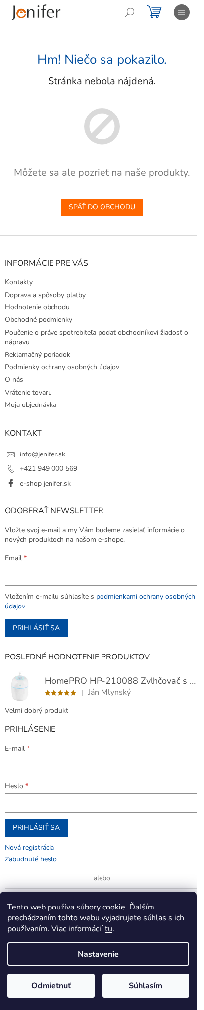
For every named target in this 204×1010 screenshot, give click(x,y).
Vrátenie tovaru (28, 392)
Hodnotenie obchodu (37, 307)
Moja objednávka (30, 404)
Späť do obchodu (102, 207)
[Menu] (182, 12)
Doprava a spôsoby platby (45, 295)
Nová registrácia (29, 847)
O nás (14, 379)
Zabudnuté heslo (31, 859)
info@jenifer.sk (42, 454)
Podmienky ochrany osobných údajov (62, 367)
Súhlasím (145, 985)
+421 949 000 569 (48, 468)
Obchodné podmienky (38, 319)
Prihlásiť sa (36, 628)
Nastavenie (98, 954)
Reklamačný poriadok (37, 354)
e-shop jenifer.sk (45, 483)
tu (108, 928)
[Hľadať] (130, 12)
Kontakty (19, 282)
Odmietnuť (51, 985)
